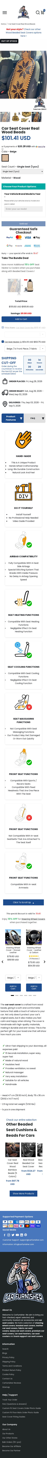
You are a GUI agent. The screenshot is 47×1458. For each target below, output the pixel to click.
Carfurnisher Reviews (11, 1383)
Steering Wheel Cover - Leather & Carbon (34, 950)
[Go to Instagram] (8, 1235)
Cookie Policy (8, 1374)
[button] (23, 147)
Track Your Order (9, 1400)
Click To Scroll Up (22, 902)
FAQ (33, 418)
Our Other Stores (9, 1438)
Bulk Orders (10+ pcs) (11, 1442)
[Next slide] (44, 961)
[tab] (12, 995)
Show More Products (23, 1193)
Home (3, 24)
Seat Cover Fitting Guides (13, 1417)
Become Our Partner (11, 1450)
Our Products (8, 1433)
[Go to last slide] (2, 961)
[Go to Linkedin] (21, 1235)
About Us (6, 1429)
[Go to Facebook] (4, 1235)
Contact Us (7, 1378)
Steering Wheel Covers (33, 919)
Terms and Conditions (12, 1366)
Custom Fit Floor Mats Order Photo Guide (20, 1412)
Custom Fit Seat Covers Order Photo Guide (21, 1408)
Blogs (4, 1353)
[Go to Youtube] (17, 1235)
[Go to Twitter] (13, 1235)
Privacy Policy (8, 1357)
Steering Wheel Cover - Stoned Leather (13, 950)
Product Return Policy (11, 1370)
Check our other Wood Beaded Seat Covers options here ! (23, 32)
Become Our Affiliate (11, 1446)
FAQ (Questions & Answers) (14, 1404)
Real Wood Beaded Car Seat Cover (28, 1163)
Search (5, 1349)
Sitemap (6, 1387)
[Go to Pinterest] (25, 1235)
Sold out (23, 223)
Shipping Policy (8, 1361)
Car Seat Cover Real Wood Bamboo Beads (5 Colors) (12, 1168)
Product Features (11, 418)
